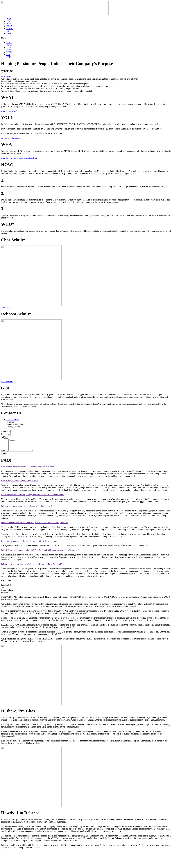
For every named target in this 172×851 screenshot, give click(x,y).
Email (3, 434)
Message (4, 451)
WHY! (9, 19)
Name (3, 431)
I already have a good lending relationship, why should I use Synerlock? (31, 564)
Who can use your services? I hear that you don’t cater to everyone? (29, 467)
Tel (2, 437)
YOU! (9, 21)
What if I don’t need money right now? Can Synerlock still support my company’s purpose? (40, 550)
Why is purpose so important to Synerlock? (19, 481)
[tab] (86, 467)
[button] (86, 38)
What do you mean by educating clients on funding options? (26, 506)
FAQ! (8, 33)
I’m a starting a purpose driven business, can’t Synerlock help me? (29, 541)
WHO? (9, 28)
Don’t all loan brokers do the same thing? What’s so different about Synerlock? (34, 522)
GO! (8, 31)
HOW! (9, 26)
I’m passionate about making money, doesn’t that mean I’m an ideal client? (32, 494)
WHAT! (9, 24)
